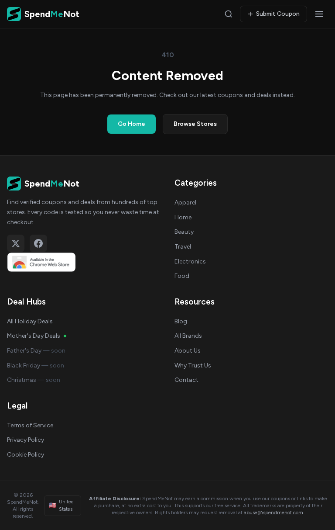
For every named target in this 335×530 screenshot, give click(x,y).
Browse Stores (195, 124)
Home (182, 217)
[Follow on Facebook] (38, 243)
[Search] (228, 14)
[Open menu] (319, 14)
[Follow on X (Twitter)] (15, 243)
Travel (182, 246)
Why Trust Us (192, 365)
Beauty (184, 232)
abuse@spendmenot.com (273, 512)
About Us (187, 350)
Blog (180, 321)
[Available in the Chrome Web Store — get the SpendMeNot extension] (84, 262)
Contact (186, 380)
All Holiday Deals (30, 321)
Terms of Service (30, 425)
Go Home (131, 124)
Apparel (185, 202)
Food (181, 276)
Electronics (190, 261)
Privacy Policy (25, 439)
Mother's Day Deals (33, 335)
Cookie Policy (25, 454)
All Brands (188, 335)
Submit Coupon (278, 13)
